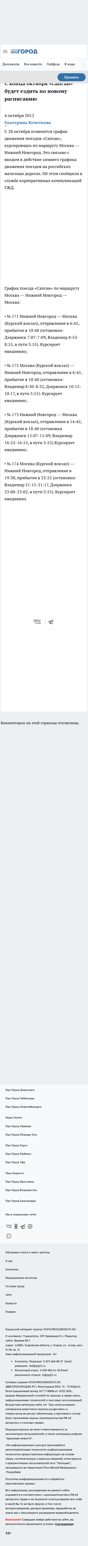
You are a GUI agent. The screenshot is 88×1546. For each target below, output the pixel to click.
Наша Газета (13, 1117)
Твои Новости (14, 1173)
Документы (10, 64)
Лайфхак (53, 64)
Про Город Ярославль (19, 1181)
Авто (8, 1294)
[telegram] (52, 621)
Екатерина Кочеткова (27, 122)
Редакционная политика (21, 1277)
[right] (83, 64)
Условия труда (14, 1286)
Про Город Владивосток (21, 1190)
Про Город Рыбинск (18, 1153)
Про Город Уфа (15, 1162)
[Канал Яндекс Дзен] (30, 1226)
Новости (11, 1303)
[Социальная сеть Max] (8, 1235)
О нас (9, 1261)
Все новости (33, 64)
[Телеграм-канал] (23, 1226)
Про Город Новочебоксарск (23, 1106)
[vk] (38, 621)
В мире (70, 64)
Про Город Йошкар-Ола (21, 1134)
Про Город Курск (16, 1145)
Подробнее (13, 1472)
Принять (71, 77)
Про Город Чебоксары (19, 1098)
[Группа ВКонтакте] (8, 1226)
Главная (10, 1311)
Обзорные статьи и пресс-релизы (27, 1252)
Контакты (11, 1269)
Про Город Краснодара (20, 1200)
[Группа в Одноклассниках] (15, 1226)
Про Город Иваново (18, 1126)
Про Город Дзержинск (19, 1090)
